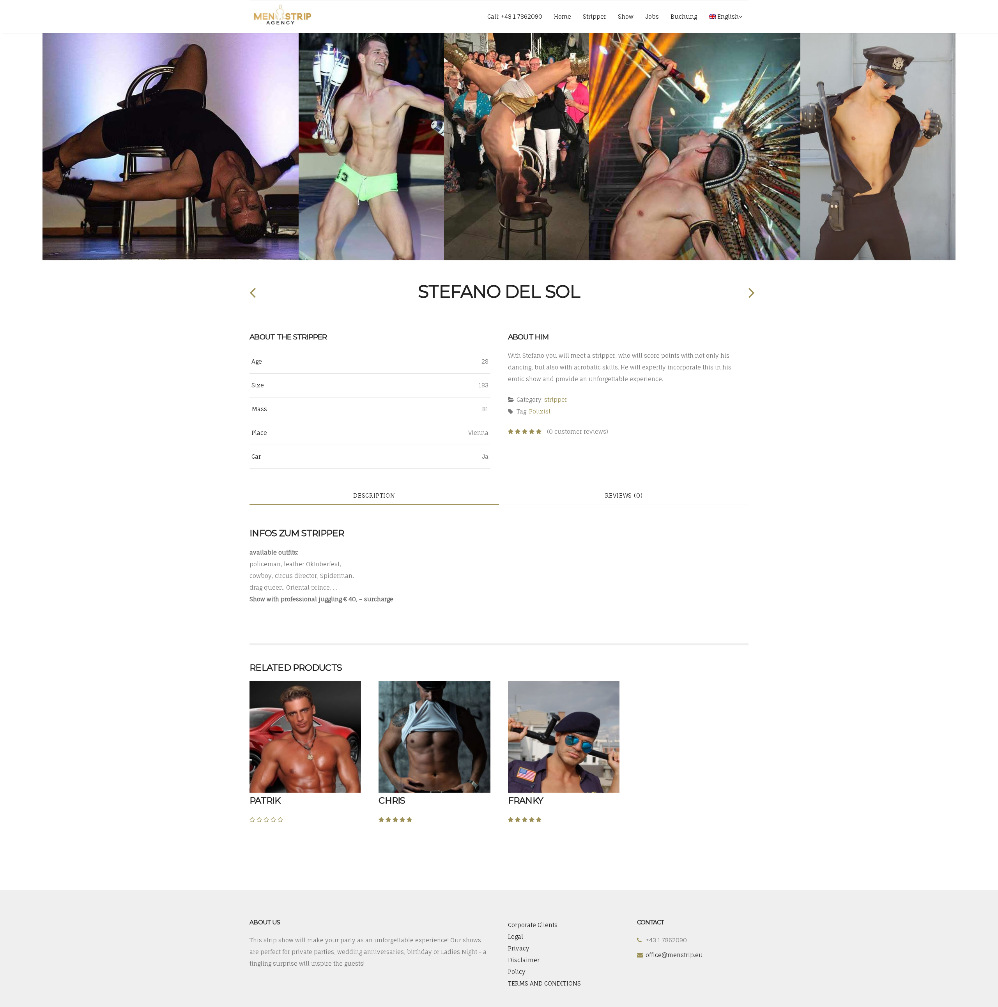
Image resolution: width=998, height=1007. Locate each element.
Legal (515, 936)
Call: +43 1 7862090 (514, 16)
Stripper (594, 16)
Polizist (539, 411)
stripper (555, 399)
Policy (517, 971)
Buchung (684, 16)
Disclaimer (524, 960)
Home (562, 16)
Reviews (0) (624, 495)
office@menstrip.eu (674, 955)
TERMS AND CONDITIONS (544, 983)
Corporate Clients (532, 925)
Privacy (518, 948)
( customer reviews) (577, 431)
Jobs (652, 16)
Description (374, 495)
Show (625, 16)
